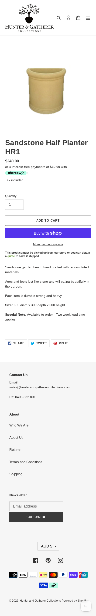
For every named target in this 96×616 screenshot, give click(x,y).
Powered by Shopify (74, 600)
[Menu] (88, 18)
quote (11, 256)
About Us (16, 437)
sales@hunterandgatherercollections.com (40, 387)
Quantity (11, 196)
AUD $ (46, 546)
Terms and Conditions (25, 462)
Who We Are (18, 425)
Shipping (15, 474)
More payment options (48, 244)
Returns (15, 450)
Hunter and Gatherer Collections (40, 600)
